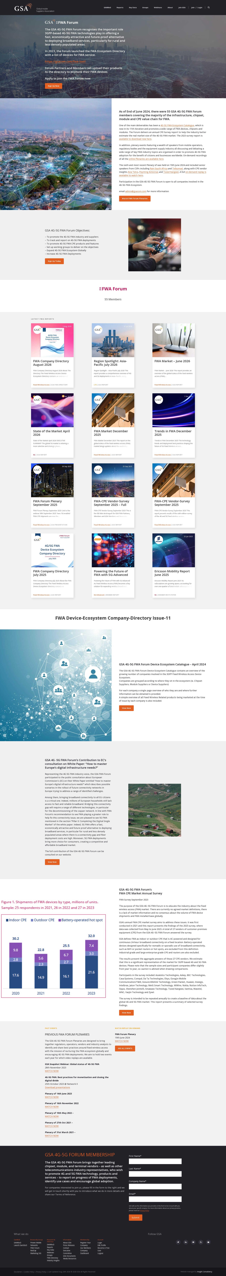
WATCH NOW (52, 1071)
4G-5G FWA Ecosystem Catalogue (177, 125)
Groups (145, 7)
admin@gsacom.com (135, 191)
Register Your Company (85, 1243)
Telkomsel (177, 168)
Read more (52, 355)
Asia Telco (133, 171)
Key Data (133, 7)
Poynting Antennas (148, 171)
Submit (135, 1217)
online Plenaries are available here (146, 158)
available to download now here (135, 138)
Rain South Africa (158, 168)
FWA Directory (52, 1258)
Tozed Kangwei (171, 171)
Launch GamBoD (20, 1245)
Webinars (158, 7)
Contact (66, 1248)
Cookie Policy (29, 1272)
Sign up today (54, 261)
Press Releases (69, 1245)
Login (100, 1242)
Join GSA (182, 7)
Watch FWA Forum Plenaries (135, 198)
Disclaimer (18, 1272)
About (170, 7)
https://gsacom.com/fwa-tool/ (65, 61)
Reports (120, 7)
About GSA (67, 1242)
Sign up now (53, 86)
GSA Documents (69, 1256)
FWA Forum (34, 1248)
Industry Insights (53, 1260)
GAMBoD (107, 7)
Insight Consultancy (204, 1271)
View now (126, 708)
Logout (100, 1253)
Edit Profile (102, 1245)
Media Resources (69, 1258)
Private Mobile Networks (35, 1243)
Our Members (85, 1248)
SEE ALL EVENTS (125, 1048)
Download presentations (57, 1087)
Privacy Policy (144, 1210)
